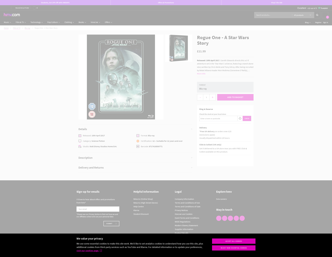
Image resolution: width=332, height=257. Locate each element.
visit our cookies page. (88, 250)
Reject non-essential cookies (234, 248)
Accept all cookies (234, 241)
